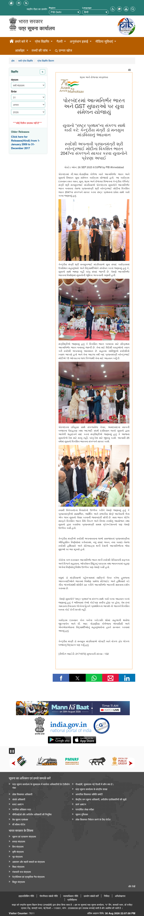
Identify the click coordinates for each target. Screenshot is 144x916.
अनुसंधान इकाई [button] (79, 41)
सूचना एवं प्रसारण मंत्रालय (24, 836)
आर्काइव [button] (19, 50)
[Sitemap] (126, 8)
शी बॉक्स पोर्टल (18, 824)
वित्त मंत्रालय (18, 846)
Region (52, 8)
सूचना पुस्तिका (82, 814)
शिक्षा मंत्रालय (18, 866)
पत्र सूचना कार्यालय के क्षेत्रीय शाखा (91, 789)
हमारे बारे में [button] (21, 41)
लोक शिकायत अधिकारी (22, 794)
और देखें (131, 886)
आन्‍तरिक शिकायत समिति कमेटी (89, 794)
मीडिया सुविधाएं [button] (104, 41)
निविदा (106, 895)
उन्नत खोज (65, 50)
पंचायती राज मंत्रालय (21, 872)
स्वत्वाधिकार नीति (70, 895)
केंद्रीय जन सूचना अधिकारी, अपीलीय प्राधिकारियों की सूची (101, 799)
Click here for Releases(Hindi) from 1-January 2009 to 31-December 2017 (25, 142)
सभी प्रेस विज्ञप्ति (25, 60)
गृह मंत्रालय (17, 856)
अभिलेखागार (120, 895)
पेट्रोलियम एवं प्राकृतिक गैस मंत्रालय (28, 876)
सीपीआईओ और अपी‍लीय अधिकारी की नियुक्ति (32, 814)
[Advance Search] (132, 8)
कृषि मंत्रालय (18, 851)
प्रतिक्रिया (72, 899)
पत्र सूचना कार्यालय (37, 28)
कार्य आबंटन (81, 804)
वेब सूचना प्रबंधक (20, 819)
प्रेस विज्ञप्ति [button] (42, 41)
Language (86, 8)
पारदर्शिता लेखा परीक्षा (85, 809)
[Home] (11, 41)
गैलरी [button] (60, 41)
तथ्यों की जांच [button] (40, 50)
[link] (73, 707)
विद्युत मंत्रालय (18, 882)
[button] (112, 8)
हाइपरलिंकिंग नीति (26, 895)
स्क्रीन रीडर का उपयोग (37, 9)
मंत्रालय (14, 79)
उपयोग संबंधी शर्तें (91, 895)
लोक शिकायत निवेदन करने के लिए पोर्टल (93, 819)
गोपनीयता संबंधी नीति (49, 895)
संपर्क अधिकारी (18, 799)
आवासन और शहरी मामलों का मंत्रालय (28, 861)
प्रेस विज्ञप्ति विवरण (45, 60)
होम (12, 60)
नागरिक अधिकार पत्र (21, 809)
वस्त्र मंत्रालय (18, 841)
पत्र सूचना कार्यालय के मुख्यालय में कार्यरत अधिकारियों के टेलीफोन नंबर (41, 786)
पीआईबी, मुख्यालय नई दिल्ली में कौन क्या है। (95, 784)
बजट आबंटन (18, 804)
